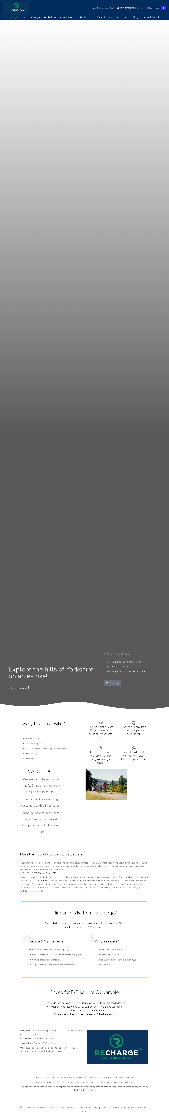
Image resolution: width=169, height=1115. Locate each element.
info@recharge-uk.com (129, 8)
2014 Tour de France (44, 880)
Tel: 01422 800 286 (151, 8)
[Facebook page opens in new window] (163, 8)
